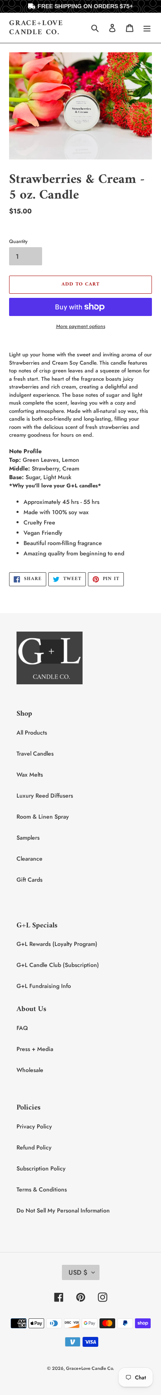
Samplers (28, 837)
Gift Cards (30, 879)
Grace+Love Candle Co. (36, 28)
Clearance (30, 858)
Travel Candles (35, 753)
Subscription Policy (41, 1168)
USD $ (78, 1272)
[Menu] (147, 28)
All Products (32, 732)
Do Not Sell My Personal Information (63, 1210)
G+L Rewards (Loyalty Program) (57, 944)
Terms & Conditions (42, 1189)
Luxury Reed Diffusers (45, 795)
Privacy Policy (34, 1126)
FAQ (22, 1028)
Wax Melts (30, 774)
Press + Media (35, 1049)
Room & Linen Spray (43, 816)
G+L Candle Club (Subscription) (58, 965)
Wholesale (30, 1070)
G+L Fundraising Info (44, 986)
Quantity (18, 241)
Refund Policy (34, 1147)
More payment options (80, 326)
